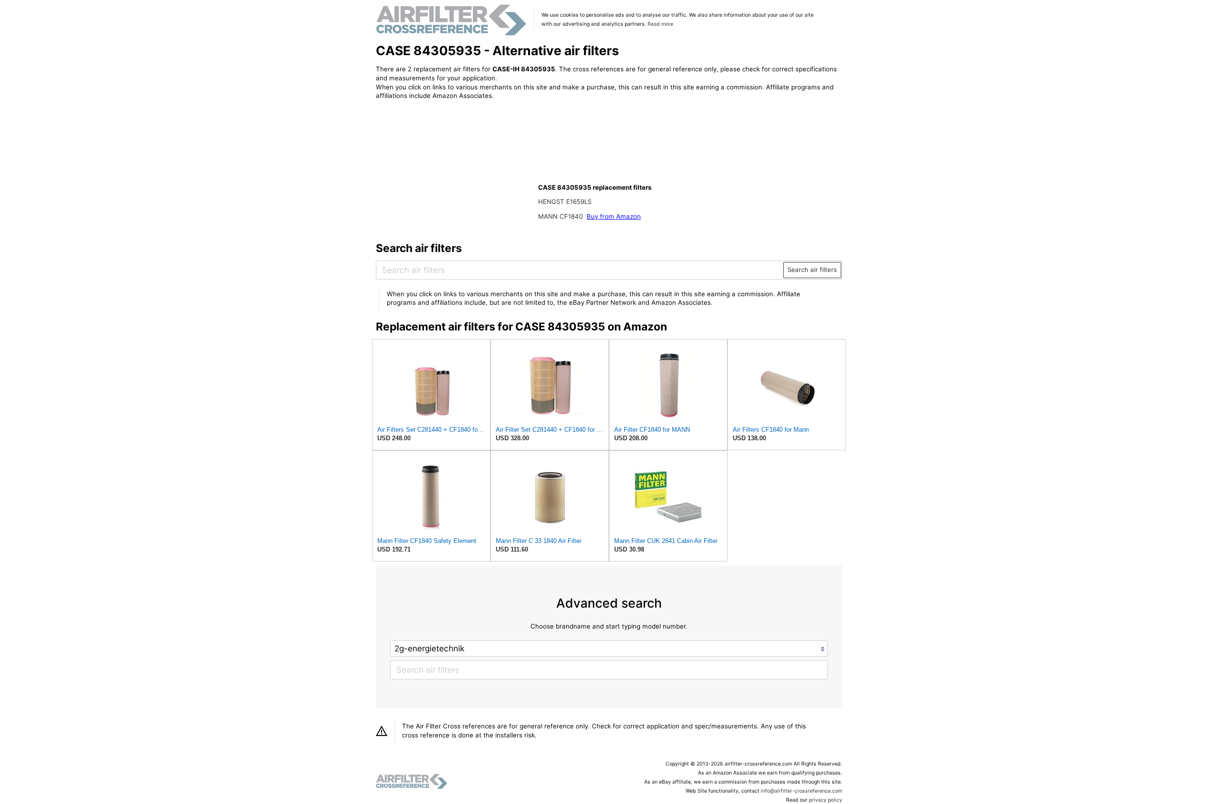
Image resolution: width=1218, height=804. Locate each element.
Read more (660, 24)
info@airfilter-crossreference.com (801, 791)
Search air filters (812, 269)
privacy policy (825, 800)
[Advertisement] (454, 169)
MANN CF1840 (561, 216)
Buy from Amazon (614, 216)
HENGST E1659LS (564, 201)
